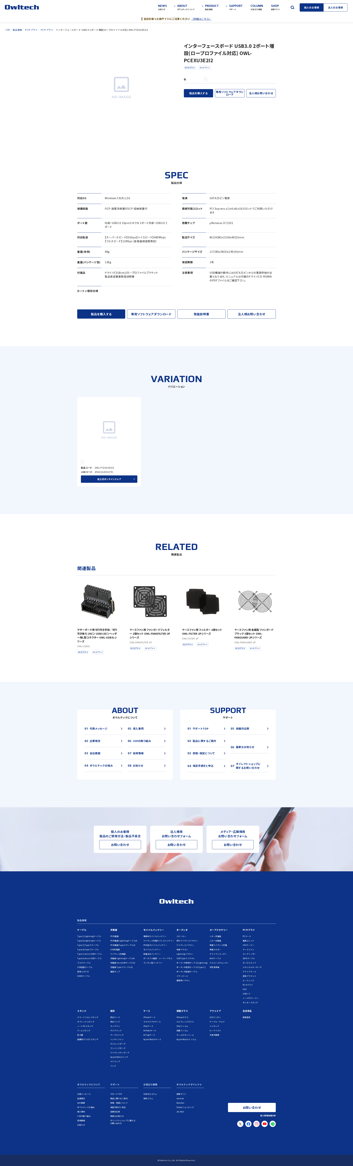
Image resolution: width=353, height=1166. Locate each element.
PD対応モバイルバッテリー (155, 945)
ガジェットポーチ (118, 1043)
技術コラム (148, 1098)
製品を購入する (198, 93)
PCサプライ (190, 67)
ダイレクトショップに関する (123, 1122)
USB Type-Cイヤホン (185, 958)
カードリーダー (249, 953)
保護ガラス (182, 1010)
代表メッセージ (84, 1094)
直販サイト (181, 1094)
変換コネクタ (83, 971)
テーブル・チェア (217, 1021)
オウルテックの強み (86, 1107)
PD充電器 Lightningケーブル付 (123, 940)
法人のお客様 (335, 7)
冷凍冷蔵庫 (214, 1034)
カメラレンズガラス (185, 1021)
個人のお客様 (311, 7)
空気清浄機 (214, 967)
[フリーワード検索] (292, 7)
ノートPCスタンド (85, 1026)
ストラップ (115, 1061)
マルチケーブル (84, 962)
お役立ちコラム (150, 1094)
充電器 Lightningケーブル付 (122, 958)
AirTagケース (149, 1034)
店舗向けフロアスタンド (88, 1039)
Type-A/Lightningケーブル (89, 940)
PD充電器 (114, 936)
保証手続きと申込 (118, 1107)
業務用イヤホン (183, 980)
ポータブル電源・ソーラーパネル (157, 958)
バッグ (113, 1065)
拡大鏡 (80, 1034)
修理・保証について (119, 1102)
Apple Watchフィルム (186, 1039)
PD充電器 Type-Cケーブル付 (122, 945)
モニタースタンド (250, 1002)
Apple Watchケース (152, 1039)
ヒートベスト (215, 1030)
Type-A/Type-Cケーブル (88, 949)
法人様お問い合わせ (261, 93)
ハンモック (214, 1026)
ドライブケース (249, 971)
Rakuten (180, 1102)
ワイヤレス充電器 (118, 953)
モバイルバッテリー (153, 929)
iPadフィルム (182, 1026)
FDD (245, 989)
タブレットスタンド (86, 1021)
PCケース (247, 936)
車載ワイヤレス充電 (218, 945)
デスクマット (116, 1030)
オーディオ (182, 929)
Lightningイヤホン (184, 953)
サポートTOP (116, 1094)
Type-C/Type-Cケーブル (88, 945)
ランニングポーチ (118, 1048)
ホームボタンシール (185, 1034)
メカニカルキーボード (252, 967)
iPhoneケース (149, 1017)
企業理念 (81, 1098)
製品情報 (81, 920)
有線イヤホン (182, 949)
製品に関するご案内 (119, 1098)
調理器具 (246, 1017)
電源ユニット (248, 940)
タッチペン (115, 1026)
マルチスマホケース (152, 1021)
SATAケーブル (249, 958)
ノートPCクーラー (251, 998)
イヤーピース (182, 976)
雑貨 (112, 1010)
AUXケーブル (215, 958)
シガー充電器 (215, 936)
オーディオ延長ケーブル (186, 971)
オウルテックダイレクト (189, 1084)
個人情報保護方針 (268, 1115)
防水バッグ (115, 1021)
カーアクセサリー (219, 929)
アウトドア (215, 1010)
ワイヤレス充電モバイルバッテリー (158, 940)
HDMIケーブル (83, 976)
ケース (146, 1010)
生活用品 (247, 1010)
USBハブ (246, 993)
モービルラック (249, 962)
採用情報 (81, 1120)
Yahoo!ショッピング (185, 1107)
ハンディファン (117, 1039)
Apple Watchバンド (119, 1057)
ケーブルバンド (117, 1034)
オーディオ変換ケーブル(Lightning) (192, 962)
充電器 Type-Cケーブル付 (121, 967)
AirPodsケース (149, 1030)
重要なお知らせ (117, 1116)
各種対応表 (115, 1111)
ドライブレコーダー (218, 953)
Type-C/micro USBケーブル (89, 953)
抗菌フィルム (182, 1030)
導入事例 (81, 1111)
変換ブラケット (249, 976)
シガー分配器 (215, 940)
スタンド (81, 1010)
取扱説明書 (201, 314)
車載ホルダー (215, 949)
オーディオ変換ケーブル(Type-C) (191, 967)
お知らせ (81, 1124)
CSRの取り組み (84, 1116)
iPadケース (148, 1026)
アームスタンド (84, 1030)
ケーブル (81, 929)
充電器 (113, 929)
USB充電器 (115, 949)
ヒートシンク (248, 980)
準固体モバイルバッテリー (155, 936)
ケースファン (248, 949)
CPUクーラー (248, 945)
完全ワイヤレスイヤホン (187, 940)
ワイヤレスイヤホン (185, 945)
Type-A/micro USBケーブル (89, 958)
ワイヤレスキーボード (120, 1052)
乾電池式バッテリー (152, 953)
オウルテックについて (88, 1084)
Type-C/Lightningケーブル (89, 936)
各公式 (109, 479)
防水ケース (115, 1017)
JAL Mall (180, 1111)
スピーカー (181, 936)
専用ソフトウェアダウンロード (230, 93)
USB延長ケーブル (84, 967)
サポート (115, 1084)
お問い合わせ (120, 844)
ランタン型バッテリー (153, 962)
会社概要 (81, 1102)
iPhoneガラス (182, 1017)
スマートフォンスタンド (88, 1017)
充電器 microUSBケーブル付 (122, 962)
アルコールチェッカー (219, 962)
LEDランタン (215, 1017)
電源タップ (115, 971)
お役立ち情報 (150, 1084)
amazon (180, 1098)
